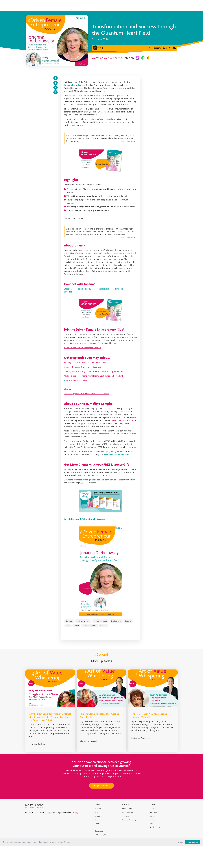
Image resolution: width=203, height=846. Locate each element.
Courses (98, 820)
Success (128, 621)
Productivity (116, 621)
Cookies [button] (67, 842)
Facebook (153, 809)
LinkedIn (153, 820)
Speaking (125, 816)
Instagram (153, 812)
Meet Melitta (127, 809)
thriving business (89, 625)
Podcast (98, 809)
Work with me (127, 812)
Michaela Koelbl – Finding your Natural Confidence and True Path (93, 376)
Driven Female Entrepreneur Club (99, 433)
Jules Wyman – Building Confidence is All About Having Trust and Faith (96, 371)
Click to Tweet (127, 141)
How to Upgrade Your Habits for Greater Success (86, 393)
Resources (98, 816)
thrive (76, 625)
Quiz (96, 827)
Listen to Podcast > (38, 744)
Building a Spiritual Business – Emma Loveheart (86, 362)
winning (103, 625)
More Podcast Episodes (75, 380)
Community (99, 831)
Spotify (152, 823)
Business (69, 621)
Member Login (100, 834)
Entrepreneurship (100, 621)
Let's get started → (101, 786)
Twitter (152, 816)
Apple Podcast (155, 827)
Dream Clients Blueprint (122, 420)
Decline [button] (180, 842)
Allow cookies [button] (192, 842)
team (68, 625)
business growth (83, 621)
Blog (96, 812)
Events (97, 823)
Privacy (75, 812)
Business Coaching (129, 820)
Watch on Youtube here (106, 58)
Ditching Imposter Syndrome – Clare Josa (82, 367)
